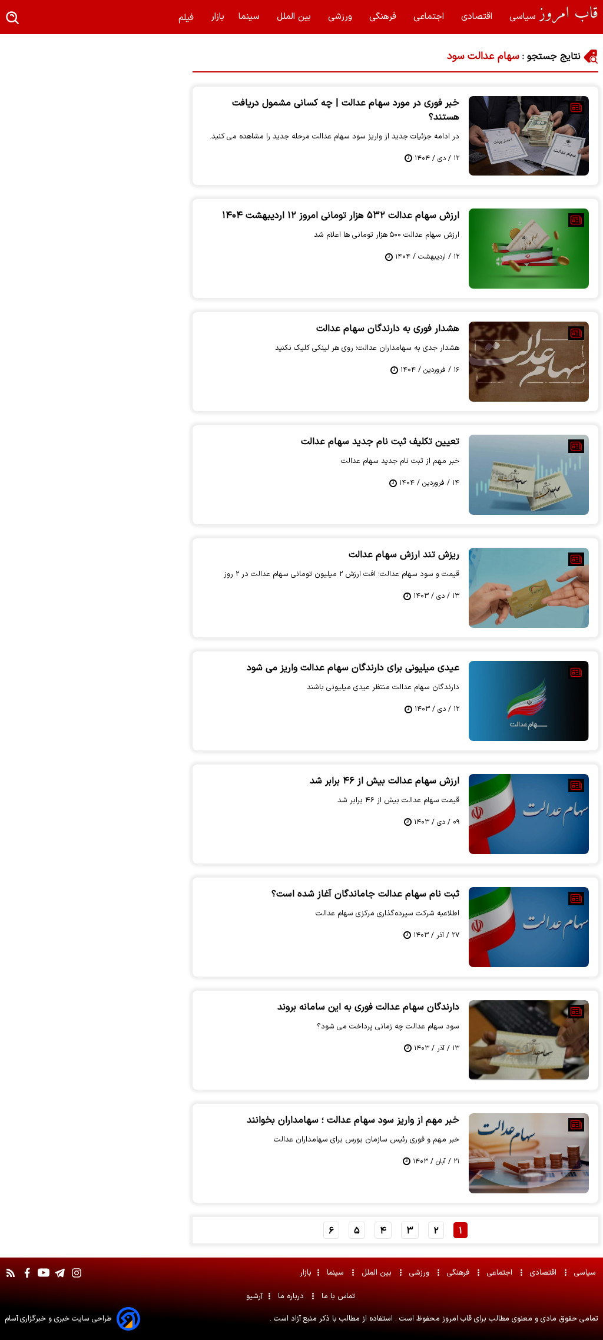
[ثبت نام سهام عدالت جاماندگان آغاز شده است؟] (529, 927)
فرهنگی (384, 17)
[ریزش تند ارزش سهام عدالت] (529, 588)
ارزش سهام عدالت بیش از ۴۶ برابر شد (384, 781)
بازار (217, 17)
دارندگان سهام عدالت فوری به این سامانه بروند (368, 1007)
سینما (250, 17)
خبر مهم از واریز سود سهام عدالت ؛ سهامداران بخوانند (353, 1120)
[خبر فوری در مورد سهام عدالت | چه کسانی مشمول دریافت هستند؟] (529, 136)
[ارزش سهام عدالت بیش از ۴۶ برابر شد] (529, 814)
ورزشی (341, 17)
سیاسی (524, 17)
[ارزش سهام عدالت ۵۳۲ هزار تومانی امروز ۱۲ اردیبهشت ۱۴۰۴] (529, 249)
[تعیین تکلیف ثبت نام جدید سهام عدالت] (529, 475)
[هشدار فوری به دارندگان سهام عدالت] (529, 362)
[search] (13, 18)
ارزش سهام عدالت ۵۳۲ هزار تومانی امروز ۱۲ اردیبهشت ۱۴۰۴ (340, 216)
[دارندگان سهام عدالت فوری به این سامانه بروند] (529, 1040)
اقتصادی (478, 17)
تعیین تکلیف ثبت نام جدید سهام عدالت (380, 442)
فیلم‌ (187, 18)
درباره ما (292, 1296)
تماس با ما (339, 1296)
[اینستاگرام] (76, 1279)
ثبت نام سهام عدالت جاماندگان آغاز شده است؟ (365, 894)
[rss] (10, 1279)
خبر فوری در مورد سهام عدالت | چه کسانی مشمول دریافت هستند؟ (345, 110)
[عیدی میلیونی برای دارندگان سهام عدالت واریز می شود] (529, 701)
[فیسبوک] (27, 1279)
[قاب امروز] (568, 15)
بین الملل (295, 17)
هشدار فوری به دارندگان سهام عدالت (387, 329)
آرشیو (254, 1296)
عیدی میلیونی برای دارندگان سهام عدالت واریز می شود (353, 668)
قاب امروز (456, 1318)
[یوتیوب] (43, 1279)
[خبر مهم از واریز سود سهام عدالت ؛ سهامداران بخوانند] (529, 1153)
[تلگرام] (60, 1279)
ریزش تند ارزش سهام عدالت (404, 555)
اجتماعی (430, 17)
